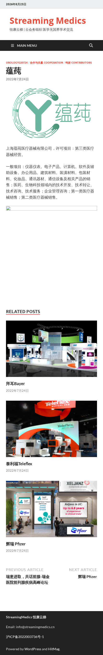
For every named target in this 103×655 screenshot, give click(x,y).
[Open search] (91, 45)
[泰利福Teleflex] (51, 430)
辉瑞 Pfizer (16, 543)
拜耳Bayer (15, 383)
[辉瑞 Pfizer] (51, 510)
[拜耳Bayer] (51, 350)
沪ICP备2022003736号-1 (25, 637)
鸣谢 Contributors (78, 62)
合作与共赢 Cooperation (46, 62)
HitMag (53, 649)
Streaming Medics (48, 20)
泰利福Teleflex (19, 463)
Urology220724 (17, 62)
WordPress (32, 649)
